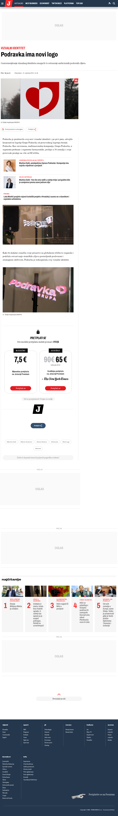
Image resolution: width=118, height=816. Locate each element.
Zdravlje (46, 735)
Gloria (4, 780)
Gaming (46, 745)
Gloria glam (5, 782)
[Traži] (114, 3)
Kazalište (89, 740)
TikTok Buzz (57, 3)
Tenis (25, 737)
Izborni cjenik (27, 769)
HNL (24, 730)
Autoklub (5, 772)
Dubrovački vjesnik (8, 785)
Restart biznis (70, 730)
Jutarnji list (5, 761)
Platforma (69, 3)
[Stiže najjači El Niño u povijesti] (59, 592)
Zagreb (4, 737)
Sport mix (26, 743)
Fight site (26, 740)
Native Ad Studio (7, 798)
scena (111, 725)
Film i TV (89, 732)
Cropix (4, 795)
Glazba (89, 737)
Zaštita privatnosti (28, 767)
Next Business (31, 3)
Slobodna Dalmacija (8, 764)
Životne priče (48, 743)
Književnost (90, 735)
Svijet (4, 732)
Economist (44, 3)
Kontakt (25, 777)
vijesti (5, 725)
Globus (4, 769)
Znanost (46, 732)
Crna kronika (6, 735)
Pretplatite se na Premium (102, 794)
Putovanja (47, 740)
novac (69, 725)
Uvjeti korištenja (28, 764)
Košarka (25, 735)
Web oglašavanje (28, 772)
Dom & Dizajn (6, 774)
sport (25, 725)
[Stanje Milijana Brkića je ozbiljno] (12, 592)
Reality (110, 740)
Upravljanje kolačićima (30, 780)
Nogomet (26, 732)
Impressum (26, 761)
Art (87, 730)
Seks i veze (47, 737)
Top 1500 (79, 3)
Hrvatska (5, 730)
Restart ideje (69, 732)
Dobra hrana (6, 777)
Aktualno (18, 3)
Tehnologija (47, 730)
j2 (45, 725)
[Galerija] (39, 98)
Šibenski (4, 793)
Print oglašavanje (28, 774)
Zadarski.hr (5, 790)
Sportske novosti (7, 767)
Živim (4, 788)
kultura (90, 725)
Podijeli (30, 129)
